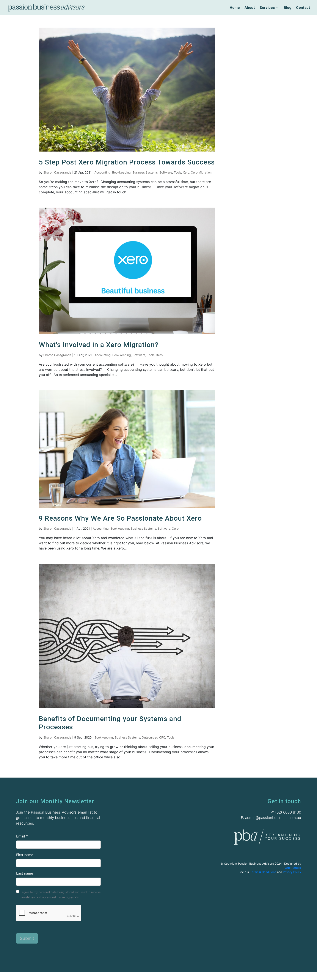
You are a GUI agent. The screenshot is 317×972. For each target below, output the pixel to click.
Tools (177, 172)
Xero (186, 172)
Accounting (102, 172)
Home (235, 8)
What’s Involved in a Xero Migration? (98, 345)
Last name (24, 873)
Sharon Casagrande (57, 172)
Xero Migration (201, 172)
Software (165, 172)
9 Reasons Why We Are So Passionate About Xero (120, 518)
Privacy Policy (292, 872)
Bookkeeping (121, 172)
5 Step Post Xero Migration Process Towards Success (127, 162)
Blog (287, 8)
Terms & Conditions (263, 872)
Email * (22, 836)
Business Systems (145, 172)
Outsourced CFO (153, 737)
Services (267, 8)
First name (24, 855)
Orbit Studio (293, 867)
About (250, 8)
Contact (303, 8)
